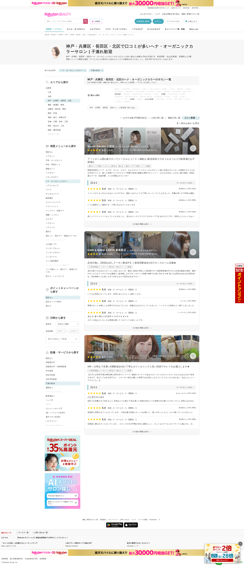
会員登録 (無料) (143, 21)
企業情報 (4, 559)
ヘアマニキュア (52, 185)
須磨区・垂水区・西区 (57, 109)
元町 (49, 96)
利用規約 (103, 520)
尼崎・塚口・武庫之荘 (57, 117)
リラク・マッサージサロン (116, 29)
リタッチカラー (52, 177)
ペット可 (49, 400)
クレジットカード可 (54, 408)
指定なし (49, 152)
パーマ (48, 190)
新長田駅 (118, 94)
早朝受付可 (50, 362)
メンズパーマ (51, 257)
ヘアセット (50, 223)
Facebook (153, 520)
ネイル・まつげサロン (76, 29)
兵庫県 (60, 35)
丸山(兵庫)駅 (149, 99)
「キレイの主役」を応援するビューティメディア (19, 543)
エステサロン (95, 29)
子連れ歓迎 (92, 35)
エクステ (49, 219)
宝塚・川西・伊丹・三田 (58, 122)
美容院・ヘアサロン (54, 29)
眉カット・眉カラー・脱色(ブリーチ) (61, 236)
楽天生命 (186, 8)
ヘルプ (157, 14)
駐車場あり (50, 396)
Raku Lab (193, 29)
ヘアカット (50, 156)
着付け (48, 232)
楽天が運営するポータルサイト (138, 543)
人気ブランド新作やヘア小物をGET (78, 543)
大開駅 (163, 94)
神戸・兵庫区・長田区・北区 (75, 35)
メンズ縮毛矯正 (52, 261)
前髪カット (50, 169)
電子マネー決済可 (53, 417)
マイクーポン (175, 21)
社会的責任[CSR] (31, 559)
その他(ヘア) (51, 244)
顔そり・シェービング (55, 276)
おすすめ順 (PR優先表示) (135, 118)
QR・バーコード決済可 (55, 413)
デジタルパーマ (52, 194)
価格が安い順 (174, 118)
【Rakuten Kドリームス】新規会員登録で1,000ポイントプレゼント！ (42, 538)
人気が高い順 (157, 118)
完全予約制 (50, 375)
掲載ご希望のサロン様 (190, 14)
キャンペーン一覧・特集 (175, 29)
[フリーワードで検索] (85, 21)
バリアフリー (51, 421)
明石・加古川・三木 (56, 126)
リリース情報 (142, 520)
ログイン (158, 21)
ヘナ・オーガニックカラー (107, 35)
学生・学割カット (53, 164)
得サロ (48, 306)
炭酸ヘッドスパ (52, 215)
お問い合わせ (124, 520)
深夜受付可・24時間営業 (56, 367)
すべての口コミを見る (184, 183)
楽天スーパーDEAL (54, 302)
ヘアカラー (50, 173)
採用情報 (43, 559)
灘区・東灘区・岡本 (56, 105)
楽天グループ (176, 8)
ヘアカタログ (137, 29)
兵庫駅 (132, 99)
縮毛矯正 (49, 198)
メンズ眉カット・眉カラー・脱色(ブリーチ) (62, 270)
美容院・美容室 (50, 35)
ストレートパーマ (53, 202)
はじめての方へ (146, 14)
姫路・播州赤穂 (54, 130)
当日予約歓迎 (51, 379)
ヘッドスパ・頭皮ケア (55, 211)
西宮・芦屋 (52, 113)
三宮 (49, 92)
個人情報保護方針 (16, 559)
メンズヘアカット (53, 248)
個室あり (49, 388)
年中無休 (49, 371)
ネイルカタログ (153, 29)
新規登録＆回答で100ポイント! (158, 8)
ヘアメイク (50, 227)
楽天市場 (195, 8)
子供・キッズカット (54, 160)
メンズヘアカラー (53, 252)
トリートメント (52, 206)
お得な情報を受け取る (171, 14)
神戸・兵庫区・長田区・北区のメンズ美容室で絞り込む (112, 108)
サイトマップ (113, 520)
